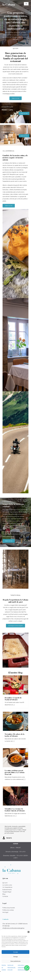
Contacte (5, 896)
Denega (15, 956)
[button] (28, 932)
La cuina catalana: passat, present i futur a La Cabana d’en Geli (14, 772)
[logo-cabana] (8, 1)
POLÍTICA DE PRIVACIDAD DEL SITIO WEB (11, 967)
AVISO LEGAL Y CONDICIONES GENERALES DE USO (22, 967)
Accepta (15, 952)
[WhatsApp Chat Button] (26, 967)
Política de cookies (8, 910)
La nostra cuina (7, 885)
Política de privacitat (8, 907)
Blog (3, 894)
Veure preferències (15, 961)
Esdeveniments (7, 889)
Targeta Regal (6, 892)
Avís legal (5, 912)
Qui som (5, 883)
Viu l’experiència (7, 887)
